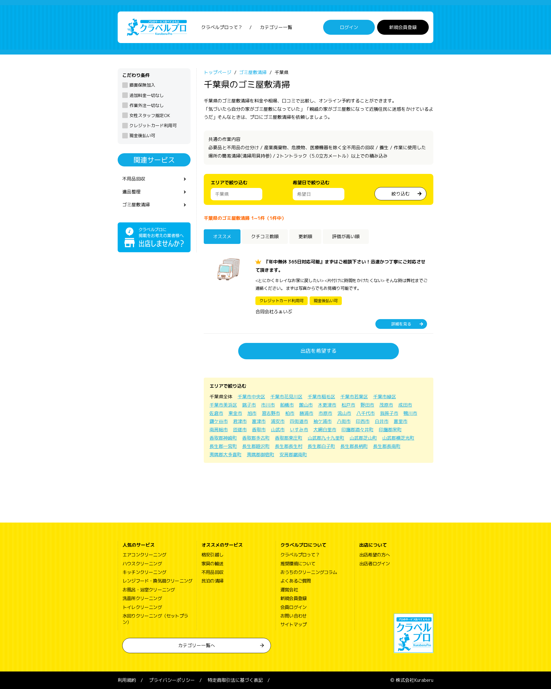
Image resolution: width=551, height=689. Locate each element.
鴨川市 (410, 413)
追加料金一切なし (146, 95)
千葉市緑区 (384, 396)
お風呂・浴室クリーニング (149, 590)
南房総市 (218, 429)
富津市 (259, 421)
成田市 (405, 405)
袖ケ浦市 (322, 421)
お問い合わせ (293, 616)
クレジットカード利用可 (153, 126)
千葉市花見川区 (286, 396)
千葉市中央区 (251, 396)
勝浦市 (306, 413)
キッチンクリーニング (144, 572)
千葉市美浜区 (223, 405)
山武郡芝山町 (363, 438)
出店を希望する (318, 350)
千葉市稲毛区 (321, 396)
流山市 (344, 413)
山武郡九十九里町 (326, 438)
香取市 (259, 429)
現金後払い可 (142, 136)
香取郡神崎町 (223, 438)
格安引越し (212, 555)
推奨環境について (297, 563)
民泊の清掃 (212, 581)
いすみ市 (299, 429)
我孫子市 (389, 413)
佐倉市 (216, 413)
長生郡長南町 (387, 446)
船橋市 (287, 405)
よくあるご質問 (295, 581)
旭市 (252, 413)
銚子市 (249, 405)
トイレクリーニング (142, 607)
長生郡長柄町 (354, 446)
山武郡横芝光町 (398, 438)
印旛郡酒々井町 (358, 429)
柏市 (289, 413)
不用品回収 (133, 179)
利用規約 (127, 680)
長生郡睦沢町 (256, 446)
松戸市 (348, 405)
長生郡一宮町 (223, 446)
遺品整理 (131, 192)
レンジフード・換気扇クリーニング (157, 581)
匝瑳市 (240, 429)
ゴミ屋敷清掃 (136, 204)
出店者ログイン (374, 563)
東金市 (235, 413)
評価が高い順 (346, 236)
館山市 (306, 405)
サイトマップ (293, 624)
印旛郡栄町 (390, 429)
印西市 (363, 421)
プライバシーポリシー (172, 680)
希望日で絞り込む (311, 182)
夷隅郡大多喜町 (225, 454)
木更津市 (327, 405)
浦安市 (278, 421)
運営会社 (289, 590)
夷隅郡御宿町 (260, 454)
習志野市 (271, 413)
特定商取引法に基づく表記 (235, 680)
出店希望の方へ (374, 555)
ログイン (349, 27)
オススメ (222, 236)
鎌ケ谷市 (218, 421)
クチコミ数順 (265, 236)
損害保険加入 (142, 85)
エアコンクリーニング (144, 555)
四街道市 (299, 421)
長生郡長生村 (288, 446)
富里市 (401, 421)
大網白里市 (324, 429)
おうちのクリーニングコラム (308, 572)
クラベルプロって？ (221, 27)
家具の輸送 (212, 563)
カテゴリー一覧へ (196, 645)
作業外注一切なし (146, 105)
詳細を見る (401, 324)
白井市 (382, 421)
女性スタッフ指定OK (149, 115)
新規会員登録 (403, 27)
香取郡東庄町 (288, 438)
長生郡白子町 (321, 446)
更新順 (305, 236)
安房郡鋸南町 (293, 454)
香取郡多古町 (256, 438)
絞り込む (400, 194)
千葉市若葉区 (354, 396)
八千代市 (365, 413)
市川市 (268, 405)
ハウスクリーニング (142, 563)
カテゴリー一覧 (276, 27)
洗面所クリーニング (142, 598)
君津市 (240, 421)
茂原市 (386, 405)
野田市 (367, 405)
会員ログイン (293, 607)
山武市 (278, 429)
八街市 (344, 421)
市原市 (325, 413)
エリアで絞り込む (229, 182)
